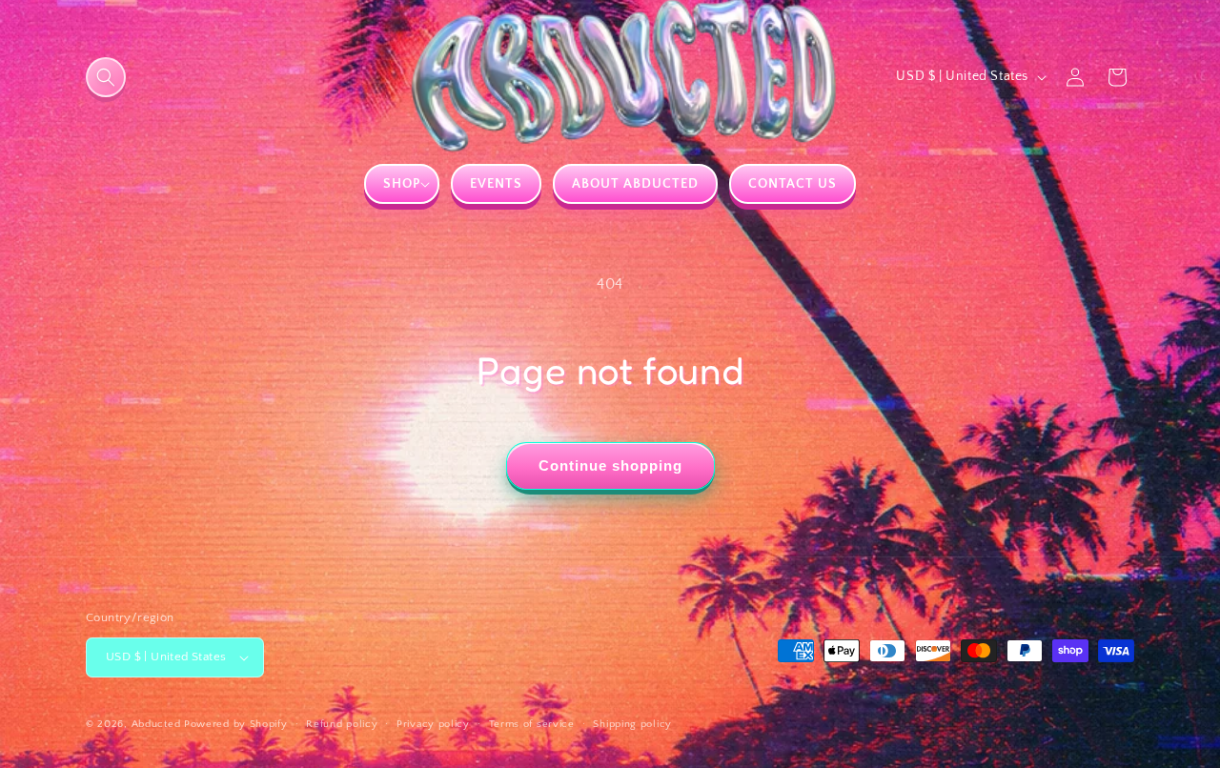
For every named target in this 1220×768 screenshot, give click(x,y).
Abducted (156, 724)
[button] (106, 77)
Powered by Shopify (236, 724)
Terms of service (532, 724)
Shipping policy (632, 724)
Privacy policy (433, 724)
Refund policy (341, 724)
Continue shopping (610, 465)
